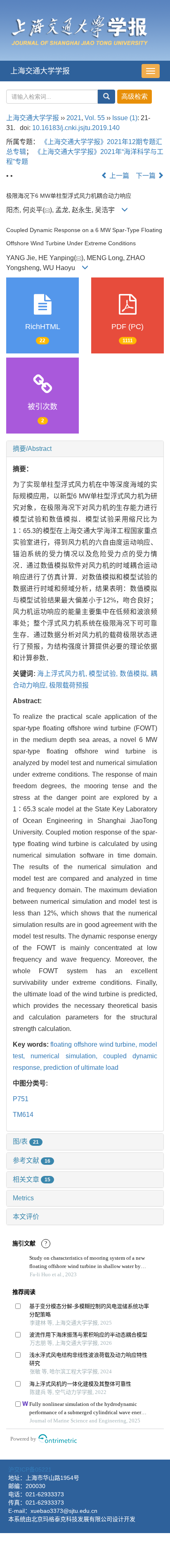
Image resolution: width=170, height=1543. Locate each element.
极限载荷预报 (69, 685)
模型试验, (104, 673)
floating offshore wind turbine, (94, 1044)
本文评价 (26, 1216)
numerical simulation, (67, 1055)
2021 (73, 117)
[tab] (85, 449)
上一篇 (118, 175)
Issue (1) (124, 117)
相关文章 (31, 1179)
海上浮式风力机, (63, 673)
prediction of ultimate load (80, 1067)
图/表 (26, 1141)
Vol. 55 (95, 117)
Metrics (23, 1198)
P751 (20, 1098)
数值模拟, (135, 673)
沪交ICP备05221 (30, 1469)
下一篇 (146, 175)
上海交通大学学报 (40, 71)
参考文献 (31, 1160)
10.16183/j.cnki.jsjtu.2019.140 (76, 127)
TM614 (23, 1114)
